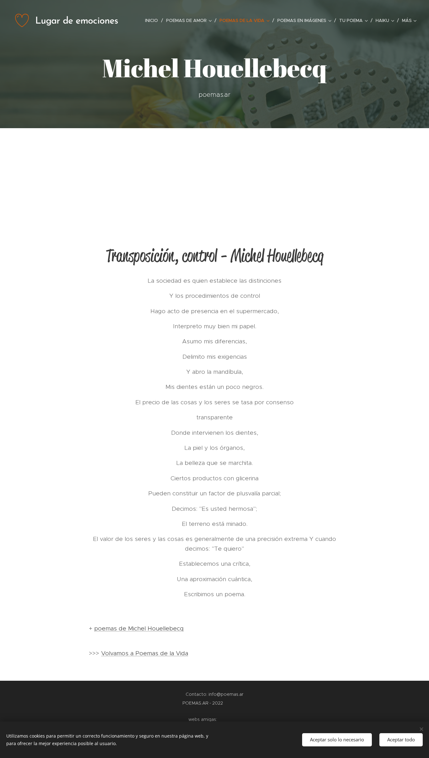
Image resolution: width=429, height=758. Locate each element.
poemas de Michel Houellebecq (139, 628)
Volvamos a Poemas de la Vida (144, 653)
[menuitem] (153, 20)
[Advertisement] (214, 175)
